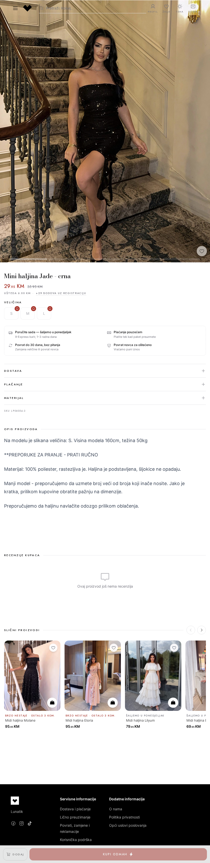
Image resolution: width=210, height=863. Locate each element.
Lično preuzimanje (75, 817)
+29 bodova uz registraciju (61, 293)
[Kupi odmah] (52, 703)
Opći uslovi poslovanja (127, 825)
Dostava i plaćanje (75, 809)
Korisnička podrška (76, 839)
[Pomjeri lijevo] (190, 630)
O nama (115, 809)
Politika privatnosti (124, 817)
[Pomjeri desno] (201, 630)
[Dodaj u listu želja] (202, 251)
